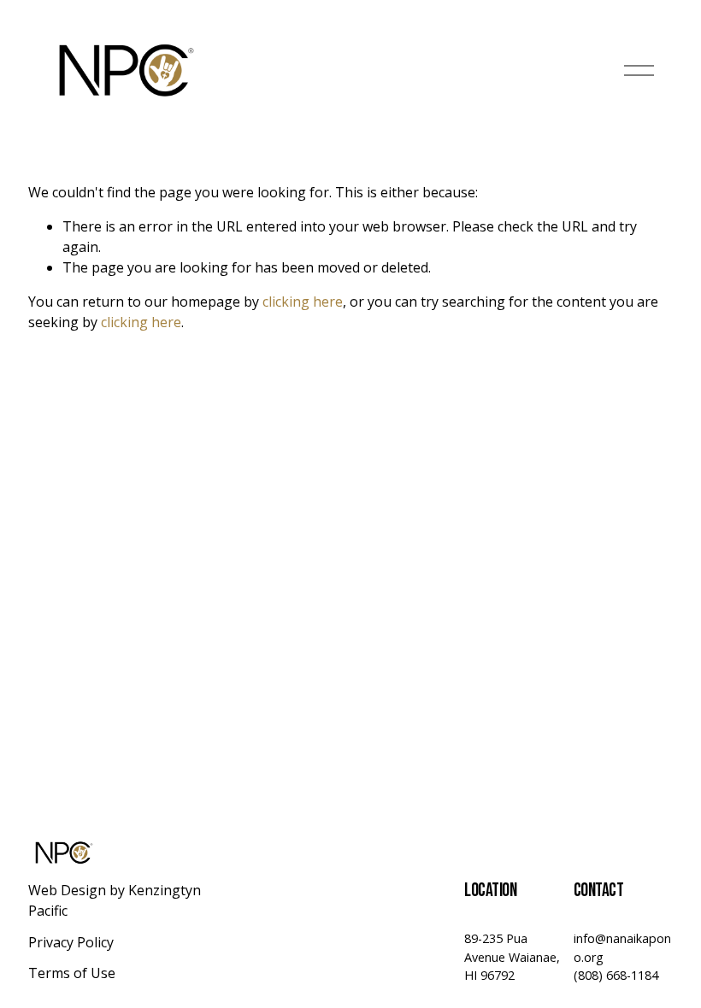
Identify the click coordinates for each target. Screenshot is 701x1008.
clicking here (302, 301)
